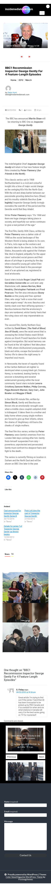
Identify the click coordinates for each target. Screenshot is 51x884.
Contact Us (25, 855)
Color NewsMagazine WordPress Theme (24, 877)
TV (12, 554)
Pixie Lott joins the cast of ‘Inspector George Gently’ (32, 513)
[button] (42, 13)
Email (11, 811)
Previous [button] (11, 756)
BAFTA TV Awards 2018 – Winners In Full (23, 46)
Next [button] (41, 756)
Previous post (16, 660)
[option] (25, 35)
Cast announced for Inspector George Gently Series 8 (12, 513)
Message (8, 821)
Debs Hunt (12, 92)
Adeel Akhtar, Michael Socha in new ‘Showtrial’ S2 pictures (26, 737)
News (7, 554)
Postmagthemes (25, 879)
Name (11, 801)
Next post (37, 660)
